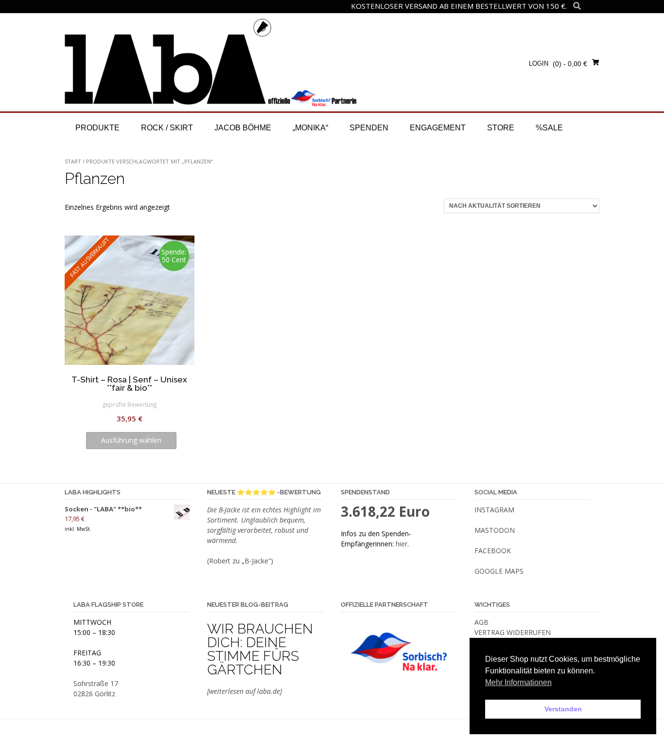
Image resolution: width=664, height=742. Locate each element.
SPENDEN (368, 128)
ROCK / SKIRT (167, 128)
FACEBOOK (492, 550)
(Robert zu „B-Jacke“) (240, 560)
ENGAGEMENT (438, 128)
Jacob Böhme (242, 128)
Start (73, 161)
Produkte (97, 128)
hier (401, 543)
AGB (481, 622)
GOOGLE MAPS (499, 571)
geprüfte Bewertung (130, 404)
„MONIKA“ (310, 128)
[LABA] (210, 61)
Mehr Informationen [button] (518, 682)
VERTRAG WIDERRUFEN (512, 632)
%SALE (549, 128)
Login (538, 63)
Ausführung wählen (131, 440)
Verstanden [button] (563, 709)
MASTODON (494, 530)
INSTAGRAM (494, 509)
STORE (500, 128)
